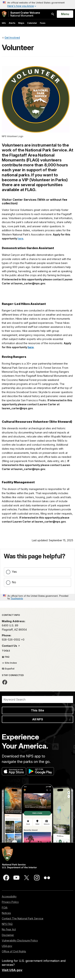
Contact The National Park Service (22, 918)
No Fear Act (9, 929)
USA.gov (7, 945)
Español (9, 668)
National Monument (25, 14)
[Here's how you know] (37, 4)
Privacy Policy (10, 901)
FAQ (6, 656)
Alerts (12, 23)
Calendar (32, 23)
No (14, 582)
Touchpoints (17, 598)
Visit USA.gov (12, 970)
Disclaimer (8, 935)
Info (4, 23)
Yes (14, 571)
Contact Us (10, 645)
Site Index (10, 662)
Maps (21, 23)
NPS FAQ (7, 923)
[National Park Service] (4, 14)
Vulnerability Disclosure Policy (20, 940)
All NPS (37, 719)
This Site (37, 710)
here (20, 238)
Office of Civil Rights (14, 951)
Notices (6, 913)
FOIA (4, 907)
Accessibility (9, 896)
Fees (42, 23)
